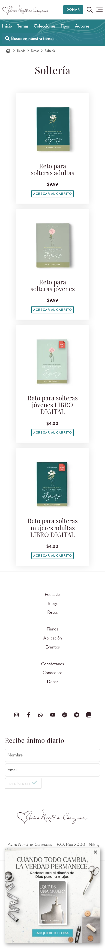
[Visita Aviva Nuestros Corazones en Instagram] (16, 715)
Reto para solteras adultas (52, 170)
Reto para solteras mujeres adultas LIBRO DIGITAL (52, 528)
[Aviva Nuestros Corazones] (25, 9)
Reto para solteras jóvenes (53, 286)
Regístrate (20, 784)
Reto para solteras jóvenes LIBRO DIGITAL (52, 406)
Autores (82, 26)
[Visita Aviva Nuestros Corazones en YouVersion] (88, 715)
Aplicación (52, 637)
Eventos (52, 646)
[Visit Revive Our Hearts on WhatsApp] (40, 715)
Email (12, 769)
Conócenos (52, 672)
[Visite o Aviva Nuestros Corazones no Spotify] (64, 715)
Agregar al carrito (52, 193)
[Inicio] (8, 51)
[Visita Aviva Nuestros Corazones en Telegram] (76, 715)
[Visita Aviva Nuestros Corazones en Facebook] (28, 715)
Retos (52, 612)
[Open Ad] (52, 895)
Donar (73, 9)
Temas (23, 26)
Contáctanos (52, 663)
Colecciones (45, 26)
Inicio (7, 26)
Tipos (65, 26)
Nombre (15, 755)
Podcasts (53, 594)
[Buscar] (7, 38)
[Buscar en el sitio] (89, 10)
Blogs (53, 603)
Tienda (21, 50)
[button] (99, 10)
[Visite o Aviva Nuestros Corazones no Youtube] (52, 715)
